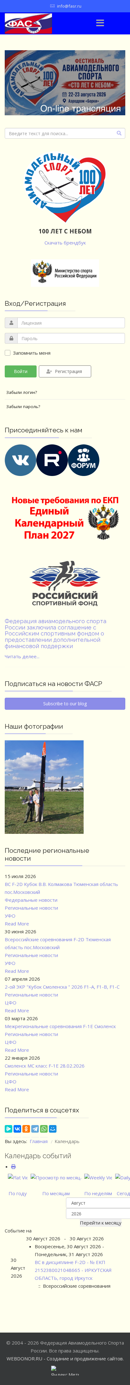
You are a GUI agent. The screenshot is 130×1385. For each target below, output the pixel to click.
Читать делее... (22, 656)
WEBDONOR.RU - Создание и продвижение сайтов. (65, 1358)
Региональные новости (31, 908)
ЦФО (10, 1002)
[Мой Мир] (52, 1130)
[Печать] (13, 1166)
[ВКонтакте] (17, 1130)
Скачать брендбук (65, 242)
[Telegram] (35, 1130)
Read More (17, 923)
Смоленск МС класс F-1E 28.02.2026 (45, 1066)
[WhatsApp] (44, 1130)
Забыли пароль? (23, 406)
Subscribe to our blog (65, 704)
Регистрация (68, 371)
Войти (20, 371)
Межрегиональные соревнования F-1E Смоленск (60, 1026)
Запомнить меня (31, 353)
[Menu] (100, 23)
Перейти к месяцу (100, 1222)
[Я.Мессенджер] (8, 1130)
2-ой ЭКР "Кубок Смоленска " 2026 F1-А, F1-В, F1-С (62, 987)
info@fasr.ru (69, 6)
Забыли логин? (21, 392)
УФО (10, 915)
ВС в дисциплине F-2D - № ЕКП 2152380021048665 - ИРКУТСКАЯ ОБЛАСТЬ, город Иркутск (73, 1270)
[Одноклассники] (26, 1130)
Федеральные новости (31, 900)
